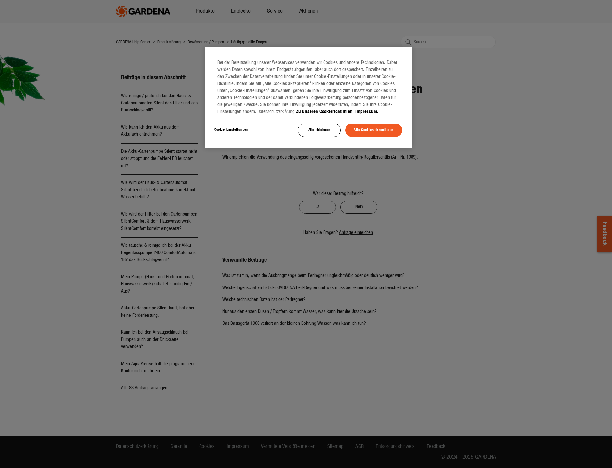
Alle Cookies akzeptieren (374, 130)
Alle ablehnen (319, 130)
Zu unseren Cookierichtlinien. (325, 112)
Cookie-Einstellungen (231, 129)
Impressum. (366, 112)
